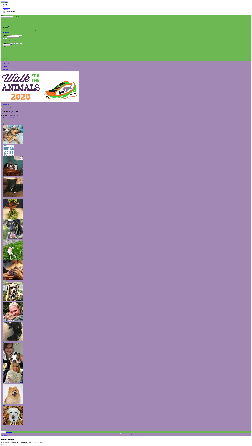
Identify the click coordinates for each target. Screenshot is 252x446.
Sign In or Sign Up (7, 26)
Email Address (6, 35)
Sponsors (5, 6)
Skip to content (4, 1)
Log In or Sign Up (4, 2)
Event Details (6, 4)
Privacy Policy (4, 435)
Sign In (12, 44)
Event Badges (6, 104)
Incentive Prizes (6, 8)
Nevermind (3, 444)
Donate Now (3, 432)
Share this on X (13, 117)
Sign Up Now (6, 32)
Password (5, 36)
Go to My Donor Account (5, 12)
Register (5, 5)
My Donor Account (12, 34)
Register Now (9, 432)
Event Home (5, 9)
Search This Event (17, 13)
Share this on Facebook (5, 117)
